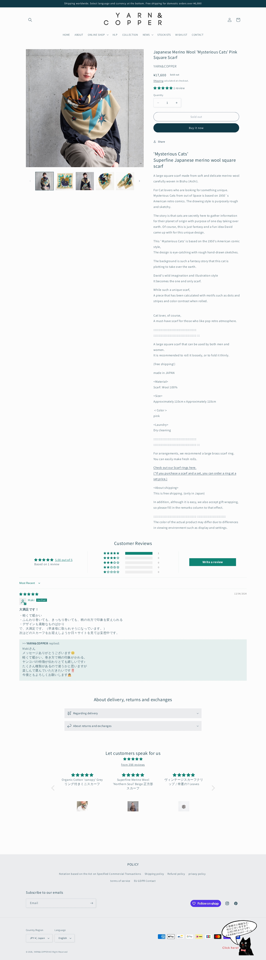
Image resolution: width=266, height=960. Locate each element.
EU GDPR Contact (145, 881)
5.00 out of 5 (64, 560)
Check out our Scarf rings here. (174, 468)
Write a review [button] (213, 562)
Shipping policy (154, 874)
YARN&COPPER (41, 951)
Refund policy (176, 874)
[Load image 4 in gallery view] (105, 181)
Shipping (158, 80)
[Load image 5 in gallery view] (125, 181)
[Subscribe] (91, 903)
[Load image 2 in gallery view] (64, 181)
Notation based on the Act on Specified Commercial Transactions (100, 874)
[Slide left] (30, 181)
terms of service (120, 881)
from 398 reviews (133, 765)
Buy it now (196, 128)
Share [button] (161, 141)
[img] (29, 594)
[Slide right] (139, 181)
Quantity (158, 95)
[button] (30, 20)
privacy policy (196, 874)
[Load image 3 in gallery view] (85, 181)
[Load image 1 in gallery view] (44, 181)
